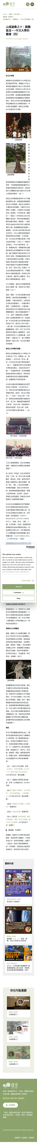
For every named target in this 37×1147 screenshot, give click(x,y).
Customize (17, 592)
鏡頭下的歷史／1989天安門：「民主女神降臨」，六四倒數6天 (18, 793)
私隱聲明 (24, 1138)
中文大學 (16, 39)
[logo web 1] (9, 3)
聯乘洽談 (13, 1098)
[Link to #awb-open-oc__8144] (32, 4)
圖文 (20, 39)
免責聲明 (31, 1138)
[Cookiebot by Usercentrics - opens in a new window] (26, 547)
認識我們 (21, 1098)
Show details (26, 580)
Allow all (19, 587)
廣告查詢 (6, 1098)
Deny (18, 598)
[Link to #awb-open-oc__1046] (28, 4)
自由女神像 (16, 812)
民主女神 (25, 39)
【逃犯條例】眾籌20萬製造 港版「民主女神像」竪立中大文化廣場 (18, 819)
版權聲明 (17, 1138)
